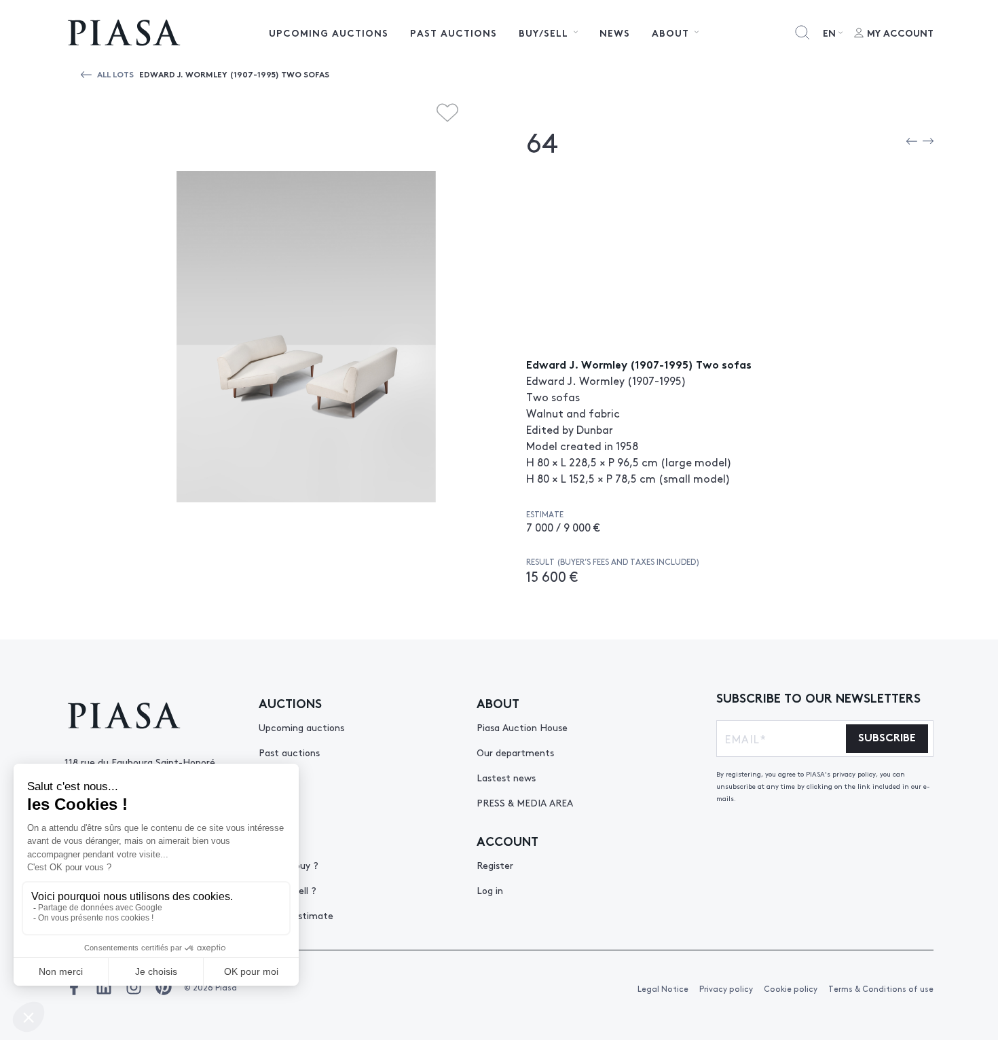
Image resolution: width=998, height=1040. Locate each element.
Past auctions (453, 32)
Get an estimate (296, 915)
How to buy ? (288, 865)
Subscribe (887, 736)
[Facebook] (74, 987)
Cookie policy (790, 988)
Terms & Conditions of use (881, 988)
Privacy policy (726, 988)
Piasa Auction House (522, 727)
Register (495, 865)
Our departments (515, 752)
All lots (115, 73)
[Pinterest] (163, 987)
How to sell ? (287, 890)
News (614, 32)
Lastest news (506, 777)
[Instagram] (133, 987)
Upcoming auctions (328, 32)
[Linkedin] (103, 987)
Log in (490, 890)
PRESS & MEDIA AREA (525, 802)
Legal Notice (662, 988)
